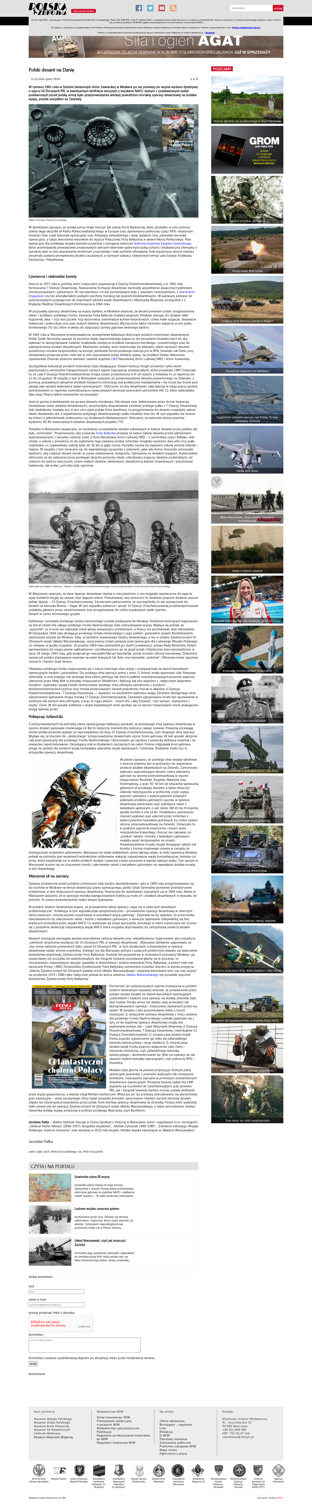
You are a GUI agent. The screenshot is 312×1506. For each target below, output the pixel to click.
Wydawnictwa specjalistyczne (118, 1428)
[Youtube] (162, 8)
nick (33, 1286)
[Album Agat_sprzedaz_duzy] (156, 43)
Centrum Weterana (47, 1433)
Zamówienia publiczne (175, 1442)
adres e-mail (39, 1299)
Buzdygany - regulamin (176, 1424)
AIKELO (279, 1497)
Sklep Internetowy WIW (113, 1417)
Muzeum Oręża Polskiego (52, 1422)
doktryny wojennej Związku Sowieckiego (162, 243)
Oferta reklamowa (172, 1421)
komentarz (37, 1334)
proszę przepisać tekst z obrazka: (53, 1312)
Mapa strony (168, 1450)
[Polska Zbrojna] (80, 15)
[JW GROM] (247, 150)
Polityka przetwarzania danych (246, 27)
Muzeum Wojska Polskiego (53, 1419)
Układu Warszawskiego (142, 974)
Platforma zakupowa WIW (178, 1446)
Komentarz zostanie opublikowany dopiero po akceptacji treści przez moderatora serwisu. (92, 1358)
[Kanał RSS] (173, 8)
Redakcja (166, 1431)
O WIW (165, 1435)
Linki (163, 1428)
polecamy (222, 68)
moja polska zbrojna (83, 11)
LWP (114, 359)
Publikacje (104, 1431)
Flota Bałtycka (105, 433)
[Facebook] (139, 8)
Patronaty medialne (173, 1439)
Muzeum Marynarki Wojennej (53, 1437)
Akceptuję (210, 32)
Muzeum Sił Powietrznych (52, 1429)
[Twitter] (150, 8)
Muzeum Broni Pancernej (51, 1426)
